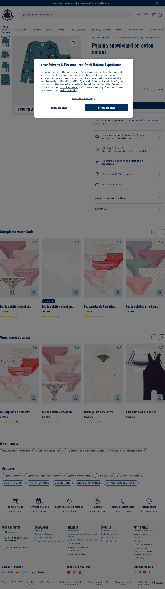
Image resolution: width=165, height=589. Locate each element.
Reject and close (59, 107)
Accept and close (106, 107)
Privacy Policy (69, 90)
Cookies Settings (83, 98)
